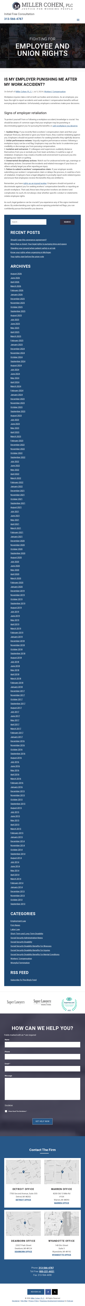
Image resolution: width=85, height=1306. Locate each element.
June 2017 (15, 716)
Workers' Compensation (55, 91)
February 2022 (17, 482)
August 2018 (16, 657)
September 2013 (18, 904)
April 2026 (15, 282)
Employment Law (18, 921)
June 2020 (15, 565)
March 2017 (16, 728)
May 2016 (15, 770)
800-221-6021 (46, 1271)
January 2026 (17, 294)
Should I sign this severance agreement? (29, 239)
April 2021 (15, 524)
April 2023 (15, 432)
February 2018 (17, 682)
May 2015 (15, 820)
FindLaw (70, 1301)
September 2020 (18, 553)
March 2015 (16, 828)
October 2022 (16, 453)
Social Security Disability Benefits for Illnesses (31, 946)
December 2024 (18, 348)
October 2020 (16, 549)
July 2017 (15, 711)
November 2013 (18, 895)
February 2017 (17, 732)
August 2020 (16, 557)
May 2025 (15, 328)
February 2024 (17, 390)
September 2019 (18, 603)
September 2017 (18, 703)
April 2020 (15, 574)
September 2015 (18, 803)
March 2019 (16, 628)
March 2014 (16, 878)
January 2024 (17, 394)
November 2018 (18, 645)
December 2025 (18, 298)
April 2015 (15, 824)
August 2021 (16, 507)
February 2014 (17, 883)
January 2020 (17, 586)
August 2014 (16, 858)
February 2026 (17, 290)
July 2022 (15, 461)
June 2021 (15, 515)
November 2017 (18, 695)
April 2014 (15, 874)
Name (7, 1039)
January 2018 (17, 687)
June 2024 (15, 373)
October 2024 (16, 357)
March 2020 (16, 578)
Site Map (24, 1301)
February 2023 (17, 440)
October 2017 (16, 699)
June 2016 (15, 766)
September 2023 (18, 411)
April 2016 (15, 774)
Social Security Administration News (27, 937)
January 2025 (17, 344)
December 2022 (18, 444)
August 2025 (16, 315)
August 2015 (16, 808)
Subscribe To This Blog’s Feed (24, 979)
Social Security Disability (21, 941)
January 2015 (17, 837)
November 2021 (18, 494)
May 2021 (15, 520)
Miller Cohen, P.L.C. (24, 91)
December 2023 (18, 399)
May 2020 (15, 570)
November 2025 (18, 302)
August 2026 (16, 273)
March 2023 (16, 436)
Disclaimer (9, 1105)
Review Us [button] (36, 1292)
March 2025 (16, 336)
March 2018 (16, 678)
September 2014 (18, 853)
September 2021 (18, 503)
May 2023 (15, 428)
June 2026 (15, 278)
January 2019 (17, 636)
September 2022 (18, 457)
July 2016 (15, 762)
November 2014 (18, 845)
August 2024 (16, 365)
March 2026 (16, 286)
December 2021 (18, 490)
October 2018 (16, 649)
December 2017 (18, 691)
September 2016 (18, 753)
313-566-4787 (13, 19)
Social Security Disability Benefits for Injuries (30, 950)
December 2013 (18, 891)
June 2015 (15, 816)
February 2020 (17, 582)
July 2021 (15, 511)
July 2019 (15, 611)
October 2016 (16, 749)
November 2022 (18, 449)
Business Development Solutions (52, 1301)
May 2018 (15, 670)
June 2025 (15, 323)
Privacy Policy (34, 1301)
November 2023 (18, 403)
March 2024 (16, 386)
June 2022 (15, 465)
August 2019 (16, 607)
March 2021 (16, 528)
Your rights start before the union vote (27, 256)
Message (8, 1076)
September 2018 (18, 653)
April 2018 (15, 674)
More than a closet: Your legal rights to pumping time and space (39, 244)
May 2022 (15, 469)
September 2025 (18, 311)
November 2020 (18, 545)
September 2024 (18, 361)
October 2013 (16, 899)
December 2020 (18, 540)
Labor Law (15, 929)
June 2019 (15, 616)
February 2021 (17, 532)
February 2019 (17, 632)
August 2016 (16, 757)
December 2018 (18, 641)
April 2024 (15, 382)
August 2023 (16, 415)
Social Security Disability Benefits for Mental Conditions (35, 954)
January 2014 (17, 887)
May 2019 (15, 620)
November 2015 (18, 795)
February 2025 (17, 340)
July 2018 (15, 661)
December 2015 (18, 791)
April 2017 (15, 724)
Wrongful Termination (20, 962)
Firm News (15, 925)
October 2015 (16, 799)
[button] (78, 20)
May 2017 (15, 720)
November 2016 (18, 745)
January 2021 (17, 536)
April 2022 (15, 474)
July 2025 (15, 319)
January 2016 (17, 787)
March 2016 (16, 778)
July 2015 (15, 812)
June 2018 (15, 666)
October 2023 (16, 407)
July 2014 (15, 862)
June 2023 (15, 423)
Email (7, 1064)
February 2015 (17, 833)
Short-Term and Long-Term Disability (27, 933)
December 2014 (18, 841)
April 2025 (15, 332)
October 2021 (16, 499)
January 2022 (17, 486)
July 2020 (15, 561)
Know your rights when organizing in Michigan (31, 252)
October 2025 (16, 307)
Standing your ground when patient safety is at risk (33, 248)
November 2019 (18, 595)
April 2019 (15, 624)
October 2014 (16, 849)
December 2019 (18, 590)
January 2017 (17, 737)
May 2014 (15, 870)
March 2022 (16, 478)
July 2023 (15, 419)
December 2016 (18, 741)
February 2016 (17, 782)
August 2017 (16, 707)
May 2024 (15, 378)
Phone (7, 1051)
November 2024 (18, 353)
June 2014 (15, 866)
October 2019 (16, 599)
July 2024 (15, 369)
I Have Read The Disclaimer (17, 1111)
